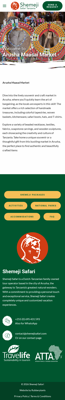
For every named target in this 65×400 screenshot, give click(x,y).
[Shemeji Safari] (24, 6)
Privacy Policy (21, 396)
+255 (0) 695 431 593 (27, 319)
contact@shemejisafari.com (30, 333)
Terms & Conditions (41, 396)
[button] (4, 6)
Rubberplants (39, 390)
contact (31, 337)
